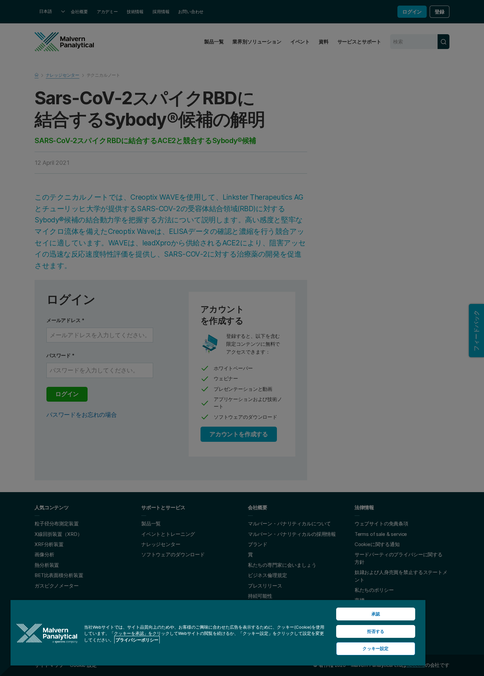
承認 (375, 613)
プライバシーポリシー (137, 639)
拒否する (376, 631)
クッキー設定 (376, 648)
